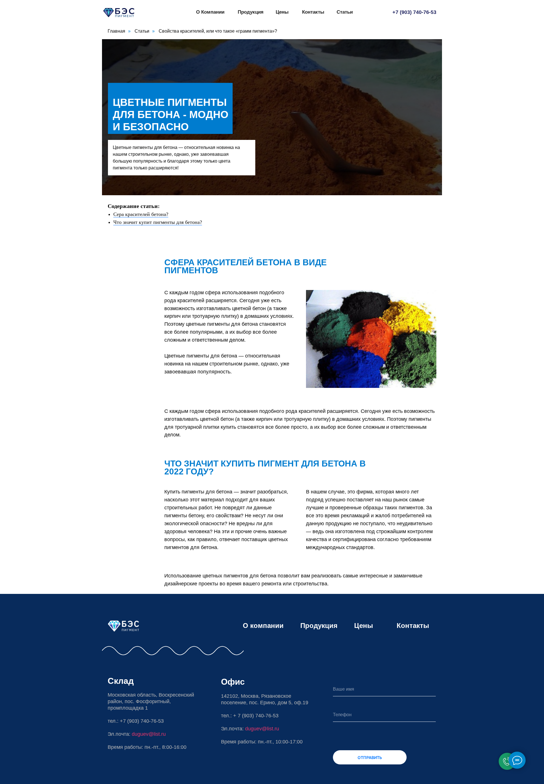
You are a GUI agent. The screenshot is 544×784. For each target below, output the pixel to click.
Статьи (345, 12)
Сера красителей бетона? (140, 214)
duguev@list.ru (262, 729)
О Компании (210, 12)
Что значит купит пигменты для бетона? (157, 222)
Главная (116, 31)
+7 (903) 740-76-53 (414, 12)
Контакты (313, 12)
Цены (282, 12)
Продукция (251, 12)
